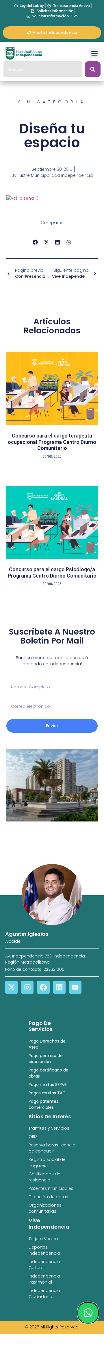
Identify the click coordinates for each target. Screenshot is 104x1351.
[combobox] (42, 69)
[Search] (93, 69)
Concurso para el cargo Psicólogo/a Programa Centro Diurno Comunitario (52, 572)
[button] (94, 53)
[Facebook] (43, 987)
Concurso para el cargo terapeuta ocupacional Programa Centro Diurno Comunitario (52, 442)
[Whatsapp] (88, 1313)
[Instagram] (27, 987)
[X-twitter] (11, 987)
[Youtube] (75, 987)
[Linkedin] (59, 987)
